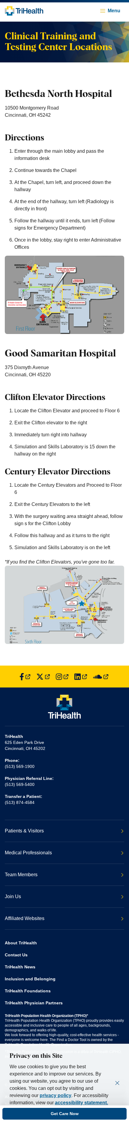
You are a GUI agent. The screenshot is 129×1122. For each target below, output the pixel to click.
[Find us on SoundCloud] (101, 676)
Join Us (13, 896)
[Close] (117, 1083)
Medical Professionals (28, 852)
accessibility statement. (81, 1102)
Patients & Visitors (24, 830)
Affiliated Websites (24, 918)
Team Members (21, 874)
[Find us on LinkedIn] (80, 676)
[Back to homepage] (24, 11)
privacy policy (55, 1095)
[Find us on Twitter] (43, 676)
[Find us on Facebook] (25, 676)
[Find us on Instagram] (62, 676)
